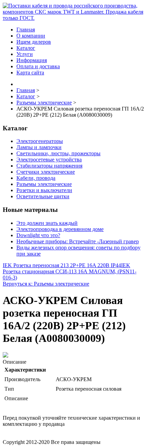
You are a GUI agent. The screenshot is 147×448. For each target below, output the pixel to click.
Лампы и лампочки (39, 147)
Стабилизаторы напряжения (49, 166)
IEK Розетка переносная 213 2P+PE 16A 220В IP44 (62, 265)
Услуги (24, 54)
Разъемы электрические (44, 184)
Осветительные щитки (42, 196)
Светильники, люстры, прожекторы (58, 153)
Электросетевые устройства (49, 159)
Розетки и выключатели (44, 190)
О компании (30, 36)
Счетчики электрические (45, 172)
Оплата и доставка (38, 66)
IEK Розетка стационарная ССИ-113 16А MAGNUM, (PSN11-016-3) (69, 271)
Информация (31, 60)
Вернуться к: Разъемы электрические (46, 284)
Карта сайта (30, 72)
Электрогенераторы (39, 141)
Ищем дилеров (33, 42)
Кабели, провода (35, 178)
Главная (25, 29)
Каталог (25, 48)
